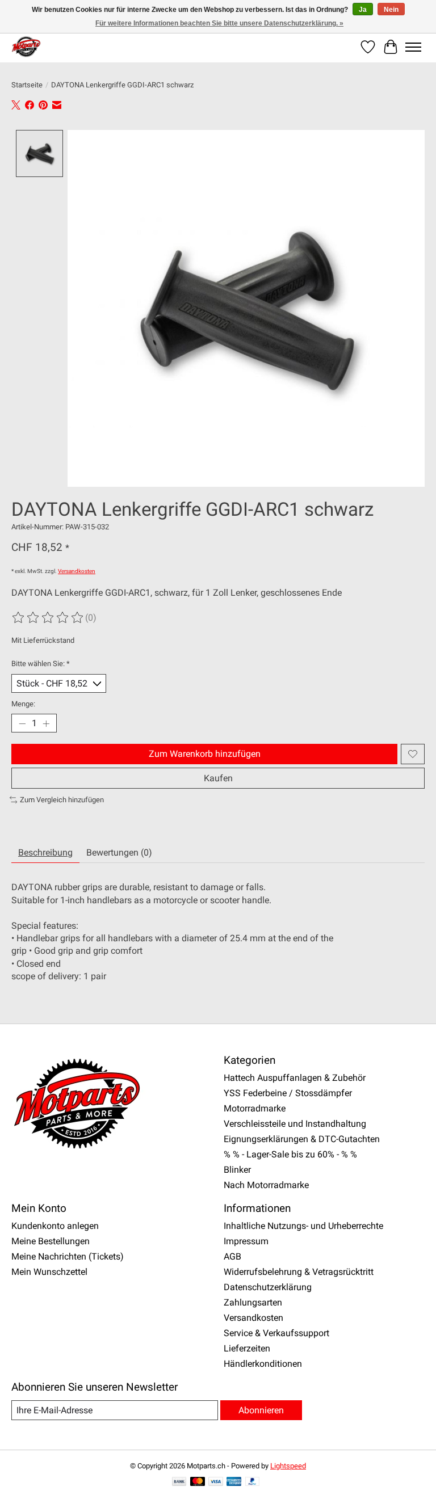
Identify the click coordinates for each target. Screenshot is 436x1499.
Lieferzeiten (247, 1348)
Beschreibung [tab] (45, 852)
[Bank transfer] (179, 1482)
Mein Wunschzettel (49, 1271)
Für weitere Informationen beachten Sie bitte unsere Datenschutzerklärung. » (219, 23)
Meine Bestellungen (50, 1241)
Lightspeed (288, 1466)
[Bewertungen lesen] (48, 618)
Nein (391, 10)
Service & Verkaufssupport (276, 1333)
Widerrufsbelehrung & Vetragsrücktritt (299, 1271)
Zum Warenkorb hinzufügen (205, 753)
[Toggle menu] (413, 47)
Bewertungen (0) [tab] (119, 852)
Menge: (23, 704)
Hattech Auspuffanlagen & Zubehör (295, 1077)
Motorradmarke (255, 1108)
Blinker (237, 1169)
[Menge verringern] (22, 723)
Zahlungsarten (253, 1302)
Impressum (246, 1241)
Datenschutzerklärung (268, 1287)
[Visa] (215, 1482)
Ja (363, 10)
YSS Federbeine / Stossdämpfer (288, 1093)
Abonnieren (261, 1410)
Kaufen (218, 778)
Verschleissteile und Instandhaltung (295, 1123)
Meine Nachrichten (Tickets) (67, 1256)
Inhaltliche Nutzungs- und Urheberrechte (303, 1225)
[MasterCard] (197, 1482)
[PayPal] (252, 1482)
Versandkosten (76, 571)
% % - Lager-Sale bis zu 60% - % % (290, 1154)
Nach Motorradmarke (266, 1185)
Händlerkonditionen (263, 1363)
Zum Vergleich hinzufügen (62, 799)
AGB (232, 1256)
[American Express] (234, 1482)
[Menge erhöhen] (46, 723)
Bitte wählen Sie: (40, 663)
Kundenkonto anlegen (55, 1225)
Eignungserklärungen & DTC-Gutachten (302, 1139)
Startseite (27, 85)
